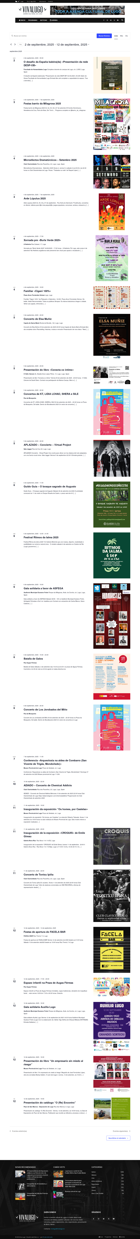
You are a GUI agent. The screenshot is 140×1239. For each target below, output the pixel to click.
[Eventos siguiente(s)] (15, 44)
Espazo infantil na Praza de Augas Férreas (48, 982)
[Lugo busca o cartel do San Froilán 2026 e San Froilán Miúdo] (58, 1173)
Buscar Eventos (104, 36)
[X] (114, 20)
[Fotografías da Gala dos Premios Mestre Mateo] (20, 1196)
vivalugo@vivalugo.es (58, 1229)
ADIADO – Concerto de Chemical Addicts (48, 785)
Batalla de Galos (33, 658)
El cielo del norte (47, 1237)
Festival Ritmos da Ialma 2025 (41, 537)
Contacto (50, 1)
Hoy (20, 44)
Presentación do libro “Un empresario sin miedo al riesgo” (53, 1062)
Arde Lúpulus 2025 (35, 198)
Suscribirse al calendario (117, 1138)
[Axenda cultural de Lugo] (58, 1194)
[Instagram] (107, 20)
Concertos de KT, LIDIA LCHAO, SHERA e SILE (51, 394)
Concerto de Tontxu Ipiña (38, 874)
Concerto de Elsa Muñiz (38, 319)
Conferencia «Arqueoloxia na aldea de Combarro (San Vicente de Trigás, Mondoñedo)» (55, 762)
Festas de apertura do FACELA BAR (44, 931)
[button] (122, 20)
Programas (32, 20)
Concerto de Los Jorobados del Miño (45, 709)
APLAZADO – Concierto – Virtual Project (47, 444)
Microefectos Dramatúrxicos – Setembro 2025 (50, 160)
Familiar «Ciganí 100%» (37, 291)
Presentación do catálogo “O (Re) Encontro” (50, 1102)
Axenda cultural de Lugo (73, 1191)
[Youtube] (117, 20)
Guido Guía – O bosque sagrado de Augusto (50, 486)
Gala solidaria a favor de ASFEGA (43, 588)
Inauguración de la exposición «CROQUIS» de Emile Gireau (54, 834)
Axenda (54, 20)
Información (42, 1)
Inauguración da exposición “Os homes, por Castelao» (56, 809)
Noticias (43, 20)
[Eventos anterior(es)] (11, 44)
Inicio (22, 20)
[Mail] (110, 20)
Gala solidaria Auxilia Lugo (40, 1007)
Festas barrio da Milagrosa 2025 (42, 103)
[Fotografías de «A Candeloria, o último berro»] (20, 1186)
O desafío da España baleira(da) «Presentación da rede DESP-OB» (56, 63)
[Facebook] (103, 20)
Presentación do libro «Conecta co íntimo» (49, 369)
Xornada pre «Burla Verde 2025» (42, 240)
